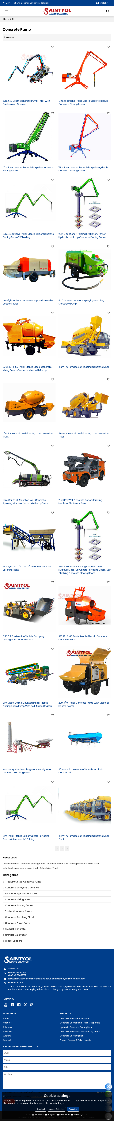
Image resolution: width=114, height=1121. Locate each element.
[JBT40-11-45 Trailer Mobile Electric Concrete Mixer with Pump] (84, 605)
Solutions (7, 1027)
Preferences (64, 1114)
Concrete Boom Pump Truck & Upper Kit (80, 1022)
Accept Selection (56, 1109)
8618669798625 (15, 982)
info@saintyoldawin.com (44, 978)
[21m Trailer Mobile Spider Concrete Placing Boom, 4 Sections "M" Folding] (29, 805)
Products (7, 1022)
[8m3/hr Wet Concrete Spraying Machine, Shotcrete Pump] (84, 269)
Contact (7, 1040)
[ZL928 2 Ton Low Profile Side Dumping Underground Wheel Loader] (29, 605)
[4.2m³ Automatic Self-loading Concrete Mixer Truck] (84, 805)
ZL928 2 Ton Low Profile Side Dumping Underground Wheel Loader (23, 638)
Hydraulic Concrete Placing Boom (76, 1027)
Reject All (41, 1109)
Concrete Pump (11, 863)
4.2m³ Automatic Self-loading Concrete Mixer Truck (83, 837)
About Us (7, 1031)
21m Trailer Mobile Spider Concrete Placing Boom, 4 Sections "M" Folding (26, 837)
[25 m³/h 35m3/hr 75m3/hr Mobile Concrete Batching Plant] (29, 535)
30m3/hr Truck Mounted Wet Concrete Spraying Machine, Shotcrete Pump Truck (25, 502)
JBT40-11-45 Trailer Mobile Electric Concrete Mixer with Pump (82, 638)
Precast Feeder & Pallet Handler (76, 1040)
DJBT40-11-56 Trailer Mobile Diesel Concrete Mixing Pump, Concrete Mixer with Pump (27, 368)
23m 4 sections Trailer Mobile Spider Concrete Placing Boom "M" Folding (28, 235)
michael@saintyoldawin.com (70, 978)
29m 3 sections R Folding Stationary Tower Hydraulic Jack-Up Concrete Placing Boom (82, 235)
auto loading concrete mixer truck (20, 868)
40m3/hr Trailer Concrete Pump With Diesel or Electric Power (28, 302)
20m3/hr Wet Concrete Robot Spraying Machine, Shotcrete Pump (80, 502)
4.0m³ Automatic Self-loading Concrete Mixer (83, 366)
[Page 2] (67, 848)
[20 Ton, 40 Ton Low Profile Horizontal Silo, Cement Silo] (84, 738)
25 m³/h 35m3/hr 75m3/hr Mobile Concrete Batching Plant (27, 568)
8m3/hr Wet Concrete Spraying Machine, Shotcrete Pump (81, 302)
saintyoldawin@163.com (20, 978)
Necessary (39, 1114)
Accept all (73, 1109)
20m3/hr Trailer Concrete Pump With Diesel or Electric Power (83, 704)
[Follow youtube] (5, 1004)
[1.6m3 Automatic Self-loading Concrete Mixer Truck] (29, 402)
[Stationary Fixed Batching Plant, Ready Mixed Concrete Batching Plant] (29, 738)
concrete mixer (55, 863)
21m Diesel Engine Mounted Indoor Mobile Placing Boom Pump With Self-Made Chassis (27, 704)
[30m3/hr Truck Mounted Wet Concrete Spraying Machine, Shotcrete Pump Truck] (29, 469)
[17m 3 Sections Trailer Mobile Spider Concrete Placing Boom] (29, 136)
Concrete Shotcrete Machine (74, 1018)
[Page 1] (47, 848)
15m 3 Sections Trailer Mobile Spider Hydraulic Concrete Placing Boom (83, 169)
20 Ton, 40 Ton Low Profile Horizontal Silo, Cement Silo (80, 771)
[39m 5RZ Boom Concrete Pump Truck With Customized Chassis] (29, 70)
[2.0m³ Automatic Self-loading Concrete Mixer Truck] (84, 402)
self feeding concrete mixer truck (81, 863)
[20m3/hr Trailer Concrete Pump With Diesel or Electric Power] (84, 672)
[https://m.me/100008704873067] (108, 1086)
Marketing (78, 1114)
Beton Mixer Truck (49, 868)
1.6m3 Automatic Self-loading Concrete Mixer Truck (28, 435)
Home (6, 19)
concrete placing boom (33, 863)
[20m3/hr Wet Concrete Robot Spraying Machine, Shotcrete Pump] (84, 469)
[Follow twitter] (25, 1004)
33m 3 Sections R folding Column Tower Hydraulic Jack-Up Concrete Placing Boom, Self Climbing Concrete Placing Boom (84, 570)
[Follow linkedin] (18, 1004)
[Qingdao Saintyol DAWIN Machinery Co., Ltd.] (57, 11)
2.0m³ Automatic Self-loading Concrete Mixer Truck (83, 435)
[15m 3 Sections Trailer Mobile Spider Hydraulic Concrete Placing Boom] (84, 136)
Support (7, 1035)
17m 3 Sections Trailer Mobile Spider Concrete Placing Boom (28, 169)
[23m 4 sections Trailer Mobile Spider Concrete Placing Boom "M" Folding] (29, 203)
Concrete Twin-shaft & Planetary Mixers (80, 1031)
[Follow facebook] (12, 1004)
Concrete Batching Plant (72, 1035)
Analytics (52, 1114)
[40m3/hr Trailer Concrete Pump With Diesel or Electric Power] (29, 269)
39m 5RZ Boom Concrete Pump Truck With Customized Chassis (26, 102)
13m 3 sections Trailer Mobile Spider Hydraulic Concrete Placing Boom (83, 102)
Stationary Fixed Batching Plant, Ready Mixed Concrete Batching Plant (27, 771)
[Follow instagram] (31, 1004)
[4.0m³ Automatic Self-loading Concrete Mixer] (84, 336)
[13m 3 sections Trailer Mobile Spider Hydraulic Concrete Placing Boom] (84, 70)
